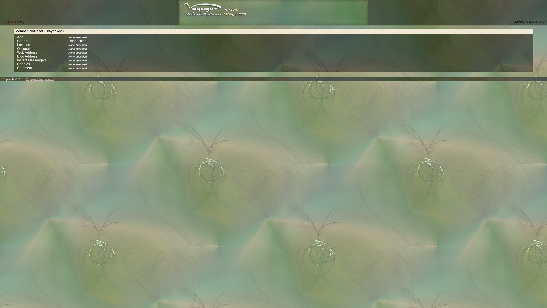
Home (18, 22)
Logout (8, 22)
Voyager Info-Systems (40, 79)
